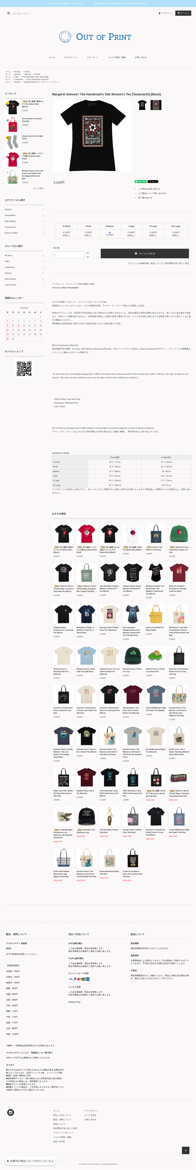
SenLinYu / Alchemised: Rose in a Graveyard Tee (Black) (110, 710)
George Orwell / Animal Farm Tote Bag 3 (132, 831)
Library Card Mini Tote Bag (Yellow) (155, 629)
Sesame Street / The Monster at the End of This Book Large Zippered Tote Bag (177, 712)
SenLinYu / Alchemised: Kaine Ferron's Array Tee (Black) (155, 832)
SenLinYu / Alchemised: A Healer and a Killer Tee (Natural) (87, 710)
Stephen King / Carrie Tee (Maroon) (85, 792)
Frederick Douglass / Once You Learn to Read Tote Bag (132, 874)
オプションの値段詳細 (138, 263)
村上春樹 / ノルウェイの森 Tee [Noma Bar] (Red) (32, 156)
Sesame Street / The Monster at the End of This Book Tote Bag (108, 751)
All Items (17, 74)
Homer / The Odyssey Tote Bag (154, 548)
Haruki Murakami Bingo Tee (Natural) (155, 750)
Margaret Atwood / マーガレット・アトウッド (41, 82)
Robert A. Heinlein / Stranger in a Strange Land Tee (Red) (177, 588)
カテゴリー (69, 57)
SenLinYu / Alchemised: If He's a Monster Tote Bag (63, 710)
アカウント (167, 13)
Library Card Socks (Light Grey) (32, 137)
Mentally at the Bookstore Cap (86, 831)
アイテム (185, 13)
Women (17, 72)
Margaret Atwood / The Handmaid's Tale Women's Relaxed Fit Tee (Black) (155, 590)
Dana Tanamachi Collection (37, 79)
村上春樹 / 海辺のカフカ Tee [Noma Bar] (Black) (32, 104)
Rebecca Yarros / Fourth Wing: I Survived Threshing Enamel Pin (179, 793)
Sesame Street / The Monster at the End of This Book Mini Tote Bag (86, 874)
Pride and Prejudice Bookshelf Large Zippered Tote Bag (61, 874)
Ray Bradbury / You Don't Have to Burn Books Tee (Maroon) (131, 710)
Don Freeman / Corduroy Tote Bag (32, 120)
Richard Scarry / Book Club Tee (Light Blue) (86, 670)
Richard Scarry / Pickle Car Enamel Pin (155, 670)
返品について (157, 263)
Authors (17, 82)
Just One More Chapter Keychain (109, 831)
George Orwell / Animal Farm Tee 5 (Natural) (109, 629)
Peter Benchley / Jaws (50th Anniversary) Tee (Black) (109, 793)
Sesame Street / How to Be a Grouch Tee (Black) (86, 750)
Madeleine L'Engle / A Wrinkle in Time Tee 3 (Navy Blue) (85, 630)
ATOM (62, 1141)
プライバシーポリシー (63, 1133)
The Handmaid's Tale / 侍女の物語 (35, 77)
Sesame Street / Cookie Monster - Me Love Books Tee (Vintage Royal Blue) (63, 753)
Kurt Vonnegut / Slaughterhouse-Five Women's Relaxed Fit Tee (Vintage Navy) (131, 631)
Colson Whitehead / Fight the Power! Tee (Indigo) (156, 709)
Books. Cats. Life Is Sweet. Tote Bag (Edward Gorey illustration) (179, 751)
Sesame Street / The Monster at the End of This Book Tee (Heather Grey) (132, 753)
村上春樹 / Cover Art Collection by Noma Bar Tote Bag (156, 793)
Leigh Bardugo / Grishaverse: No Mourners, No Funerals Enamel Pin (63, 834)
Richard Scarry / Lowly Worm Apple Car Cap (179, 549)
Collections (18, 79)
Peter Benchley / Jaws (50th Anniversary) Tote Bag (132, 793)
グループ (91, 57)
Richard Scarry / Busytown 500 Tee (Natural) (61, 671)
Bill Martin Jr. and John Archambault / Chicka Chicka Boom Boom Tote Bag (179, 631)
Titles (16, 77)
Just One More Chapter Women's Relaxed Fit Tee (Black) (109, 588)
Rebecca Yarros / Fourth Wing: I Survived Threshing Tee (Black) (63, 588)
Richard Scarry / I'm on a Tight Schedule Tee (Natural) (110, 671)
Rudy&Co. (96, 1164)
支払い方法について (62, 1115)
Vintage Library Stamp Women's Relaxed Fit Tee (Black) (132, 588)
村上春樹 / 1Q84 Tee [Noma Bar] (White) (132, 548)
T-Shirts (27, 72)
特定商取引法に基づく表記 (177, 263)
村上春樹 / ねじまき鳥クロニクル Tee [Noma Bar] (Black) (110, 549)
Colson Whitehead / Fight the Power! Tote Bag (179, 831)
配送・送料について (62, 1119)
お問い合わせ (141, 57)
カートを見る (90, 1115)
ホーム (52, 57)
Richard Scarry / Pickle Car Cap (132, 670)
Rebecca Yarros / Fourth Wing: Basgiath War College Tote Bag (86, 588)
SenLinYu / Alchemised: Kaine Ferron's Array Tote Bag (178, 671)
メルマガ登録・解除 (117, 57)
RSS (55, 1141)
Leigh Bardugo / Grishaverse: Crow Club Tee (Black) (63, 630)
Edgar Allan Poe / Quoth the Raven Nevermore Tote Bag (63, 793)
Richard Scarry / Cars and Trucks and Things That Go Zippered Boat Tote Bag (32, 175)
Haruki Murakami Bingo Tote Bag (109, 872)
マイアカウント (91, 1111)
